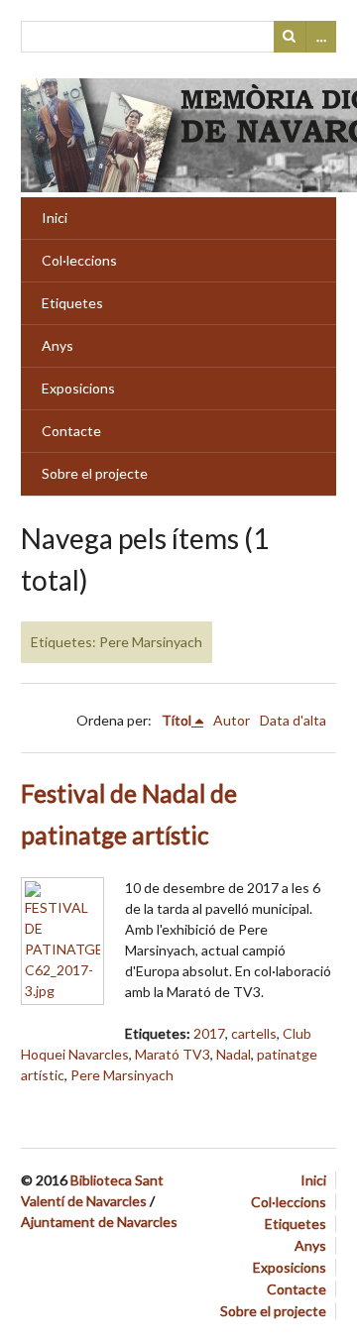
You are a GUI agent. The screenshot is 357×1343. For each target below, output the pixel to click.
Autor (231, 720)
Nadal (233, 1054)
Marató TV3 (172, 1054)
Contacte (71, 430)
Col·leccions (79, 260)
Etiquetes (72, 302)
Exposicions (78, 388)
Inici (54, 217)
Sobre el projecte (95, 473)
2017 (209, 1033)
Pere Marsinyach (122, 1074)
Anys (57, 345)
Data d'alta (293, 720)
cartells (254, 1033)
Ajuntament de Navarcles (99, 1221)
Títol (176, 720)
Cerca (289, 37)
